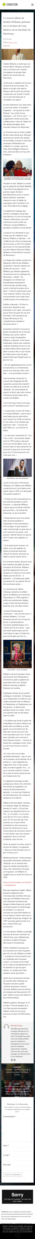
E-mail (6, 1155)
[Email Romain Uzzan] (12, 1060)
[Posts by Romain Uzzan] (5, 42)
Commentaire (9, 1116)
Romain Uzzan (12, 42)
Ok (17, 1235)
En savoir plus (10, 1219)
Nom (6, 1145)
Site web (6, 1165)
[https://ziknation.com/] (14, 1060)
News (8, 46)
